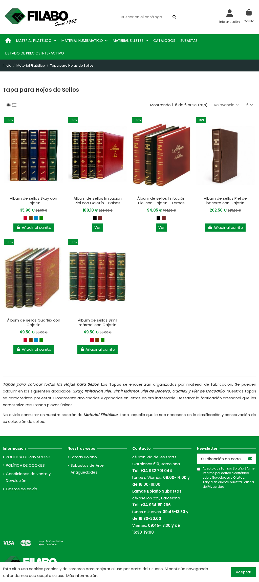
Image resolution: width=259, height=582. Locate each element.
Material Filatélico (100, 414)
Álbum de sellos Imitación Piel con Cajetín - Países (98, 200)
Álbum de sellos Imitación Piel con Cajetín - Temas (161, 200)
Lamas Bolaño (84, 457)
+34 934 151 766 (155, 505)
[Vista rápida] (34, 191)
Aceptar (243, 572)
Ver (97, 227)
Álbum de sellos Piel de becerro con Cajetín (225, 200)
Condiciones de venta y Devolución (28, 477)
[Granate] (100, 218)
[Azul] (36, 218)
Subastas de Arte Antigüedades (87, 469)
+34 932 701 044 (156, 470)
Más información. (82, 575)
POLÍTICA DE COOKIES (25, 465)
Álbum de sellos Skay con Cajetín (33, 200)
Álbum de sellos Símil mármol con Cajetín (97, 322)
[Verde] (41, 218)
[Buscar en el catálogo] (174, 17)
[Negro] (95, 218)
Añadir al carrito (36, 227)
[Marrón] (31, 218)
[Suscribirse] (250, 459)
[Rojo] (25, 218)
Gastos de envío (21, 489)
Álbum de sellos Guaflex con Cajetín (33, 322)
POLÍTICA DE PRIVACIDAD (28, 457)
